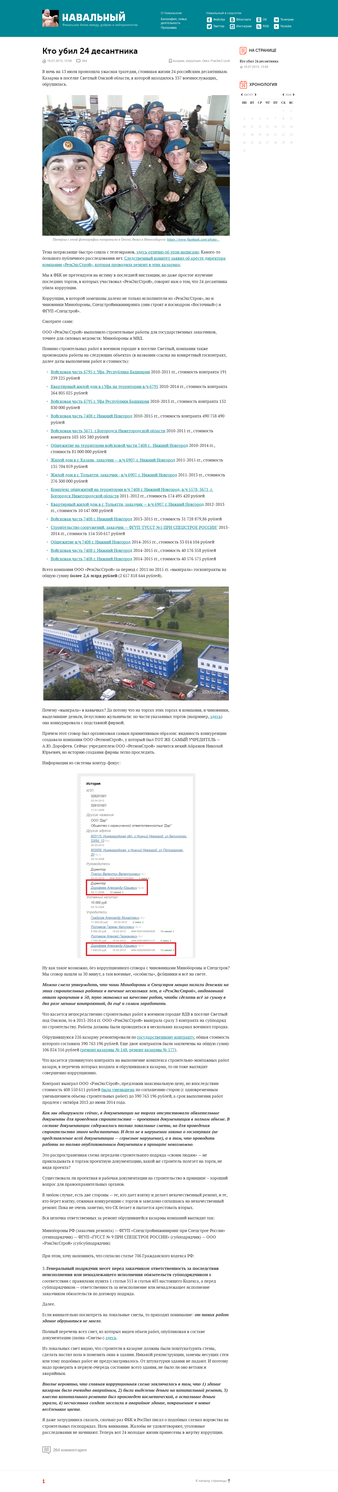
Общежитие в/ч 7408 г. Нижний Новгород (91, 542)
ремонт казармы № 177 (152, 1050)
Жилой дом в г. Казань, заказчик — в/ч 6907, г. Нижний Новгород (113, 460)
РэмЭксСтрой (220, 60)
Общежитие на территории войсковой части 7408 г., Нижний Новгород (119, 445)
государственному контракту (165, 1037)
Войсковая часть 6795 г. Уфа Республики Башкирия (100, 401)
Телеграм (286, 19)
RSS (266, 26)
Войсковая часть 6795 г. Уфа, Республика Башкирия (100, 372)
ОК (265, 19)
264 (84, 60)
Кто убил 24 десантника (90, 51)
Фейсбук (219, 19)
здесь (215, 716)
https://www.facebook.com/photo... (193, 239)
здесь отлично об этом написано (167, 252)
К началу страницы (211, 1480)
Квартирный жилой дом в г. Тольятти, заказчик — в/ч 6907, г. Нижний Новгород (127, 504)
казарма (178, 60)
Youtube (285, 26)
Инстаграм (243, 26)
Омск (205, 60)
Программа (169, 27)
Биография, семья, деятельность (174, 21)
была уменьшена (118, 1089)
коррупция (193, 60)
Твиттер (218, 26)
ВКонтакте (243, 19)
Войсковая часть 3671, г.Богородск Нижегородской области (108, 431)
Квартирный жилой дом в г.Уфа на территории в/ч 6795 (104, 386)
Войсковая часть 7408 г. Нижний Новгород (91, 416)
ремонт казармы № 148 (104, 1050)
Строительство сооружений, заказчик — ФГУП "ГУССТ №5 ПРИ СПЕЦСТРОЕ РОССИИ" (134, 527)
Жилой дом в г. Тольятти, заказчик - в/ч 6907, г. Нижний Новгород (114, 475)
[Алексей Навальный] (93, 16)
